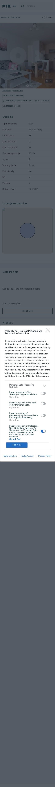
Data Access (27, 456)
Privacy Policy (44, 456)
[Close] (49, 331)
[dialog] (27, 393)
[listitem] (27, 386)
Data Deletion (10, 456)
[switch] (43, 393)
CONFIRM (17, 445)
